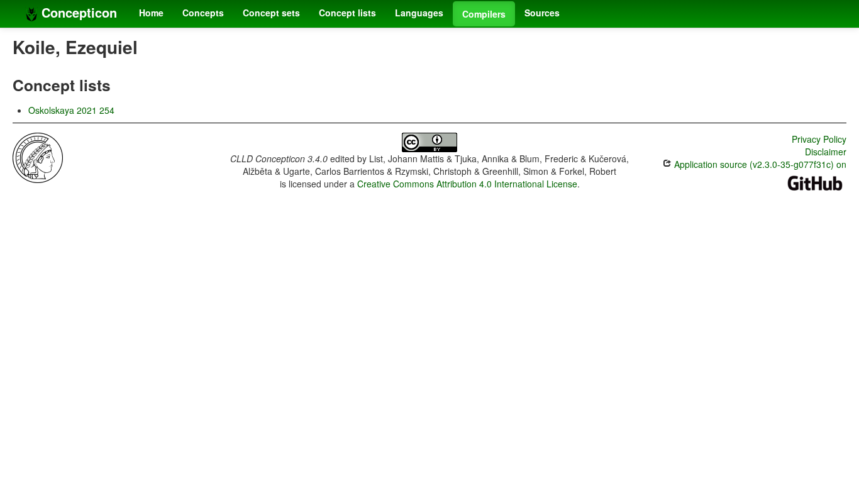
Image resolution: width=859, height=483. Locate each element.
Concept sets (271, 12)
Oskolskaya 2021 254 (71, 110)
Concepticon (77, 12)
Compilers (484, 14)
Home (151, 12)
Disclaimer (825, 151)
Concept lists (347, 12)
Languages (419, 12)
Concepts (203, 12)
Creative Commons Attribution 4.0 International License (467, 183)
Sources (542, 12)
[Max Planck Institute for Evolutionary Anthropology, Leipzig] (38, 156)
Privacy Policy (819, 139)
